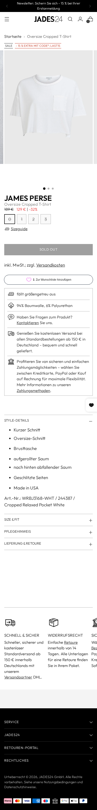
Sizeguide (19, 228)
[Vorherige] (7, 6)
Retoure (71, 642)
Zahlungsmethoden (33, 390)
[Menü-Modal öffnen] (7, 19)
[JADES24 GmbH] (48, 19)
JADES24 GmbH (51, 777)
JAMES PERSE (28, 198)
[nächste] (90, 6)
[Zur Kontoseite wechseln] (80, 19)
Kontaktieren (28, 322)
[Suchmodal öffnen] (70, 19)
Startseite (12, 36)
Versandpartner (18, 676)
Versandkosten (50, 265)
